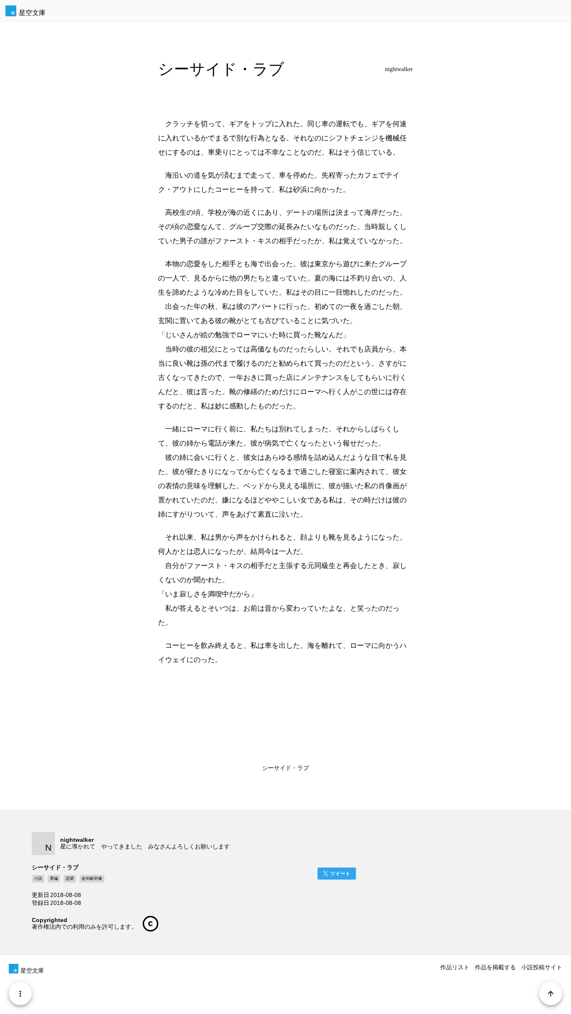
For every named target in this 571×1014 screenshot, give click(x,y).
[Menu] (20, 993)
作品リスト (454, 967)
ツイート (340, 873)
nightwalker (399, 69)
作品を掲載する (495, 967)
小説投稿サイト (541, 967)
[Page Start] (550, 993)
